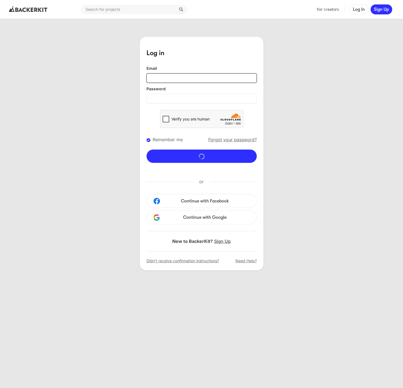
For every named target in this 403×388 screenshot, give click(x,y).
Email (152, 68)
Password (156, 88)
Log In (359, 9)
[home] (28, 9)
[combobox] (134, 9)
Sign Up (381, 9)
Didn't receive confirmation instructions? (183, 260)
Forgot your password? (232, 139)
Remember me (168, 139)
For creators (328, 9)
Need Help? (246, 260)
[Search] (181, 9)
